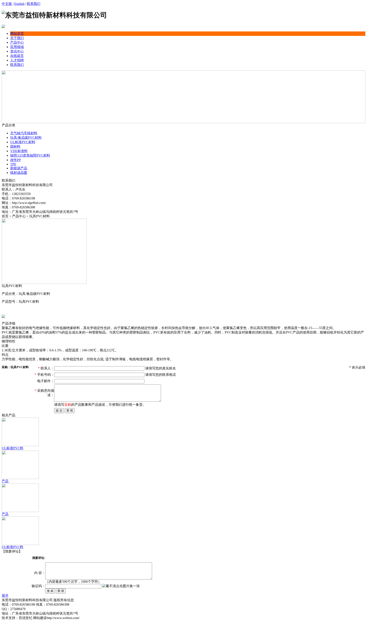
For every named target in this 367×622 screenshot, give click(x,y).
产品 (5, 481)
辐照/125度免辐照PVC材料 (30, 155)
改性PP (15, 160)
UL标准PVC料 (12, 448)
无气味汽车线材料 (23, 133)
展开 (5, 595)
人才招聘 (17, 60)
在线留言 (17, 56)
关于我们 (17, 38)
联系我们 (33, 4)
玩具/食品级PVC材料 (26, 137)
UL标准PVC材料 (22, 142)
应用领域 (17, 47)
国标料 (15, 146)
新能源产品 (18, 168)
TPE (13, 164)
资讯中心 (17, 51)
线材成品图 (18, 172)
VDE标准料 (19, 151)
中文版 (7, 4)
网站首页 (17, 33)
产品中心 (17, 42)
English (19, 4)
